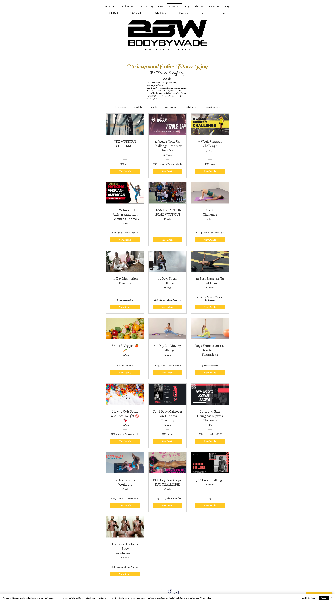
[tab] (120, 107)
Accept (323, 598)
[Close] (331, 598)
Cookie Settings (308, 598)
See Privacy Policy (203, 598)
